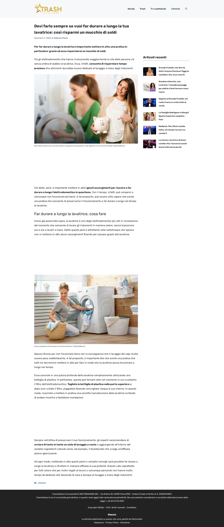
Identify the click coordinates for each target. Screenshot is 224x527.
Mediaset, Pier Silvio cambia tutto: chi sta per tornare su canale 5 (172, 129)
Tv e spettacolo (158, 9)
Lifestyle (175, 9)
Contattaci (131, 507)
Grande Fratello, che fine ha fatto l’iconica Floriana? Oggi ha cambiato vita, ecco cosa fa (174, 71)
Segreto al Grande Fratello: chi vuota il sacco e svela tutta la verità (173, 102)
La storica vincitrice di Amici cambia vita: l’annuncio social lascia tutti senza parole (173, 143)
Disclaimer (125, 522)
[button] (186, 9)
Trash (142, 9)
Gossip (131, 9)
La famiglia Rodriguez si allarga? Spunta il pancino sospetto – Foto (174, 116)
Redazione (99, 522)
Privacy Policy (112, 522)
